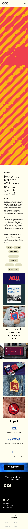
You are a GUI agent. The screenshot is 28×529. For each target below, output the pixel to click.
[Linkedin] (4, 499)
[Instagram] (8, 499)
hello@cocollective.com (9, 493)
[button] (25, 3)
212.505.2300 (6, 495)
